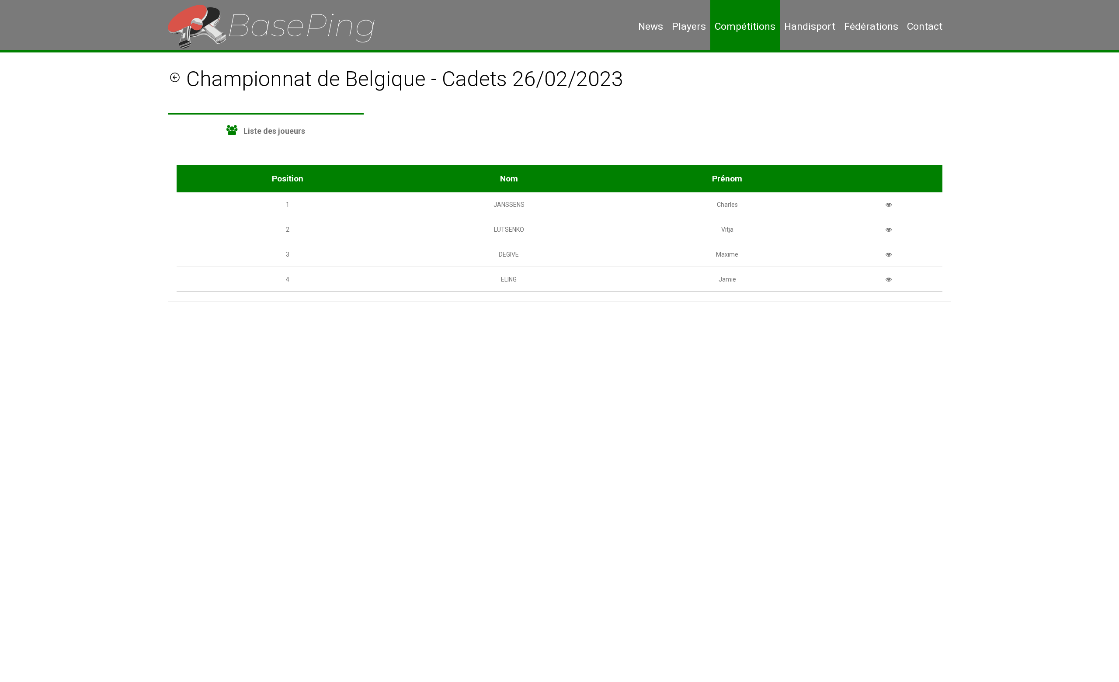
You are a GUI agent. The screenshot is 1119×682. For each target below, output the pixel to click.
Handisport (809, 26)
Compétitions (745, 26)
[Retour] (175, 79)
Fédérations (871, 26)
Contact (924, 26)
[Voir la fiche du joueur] (889, 204)
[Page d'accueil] (278, 26)
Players (689, 26)
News (650, 26)
